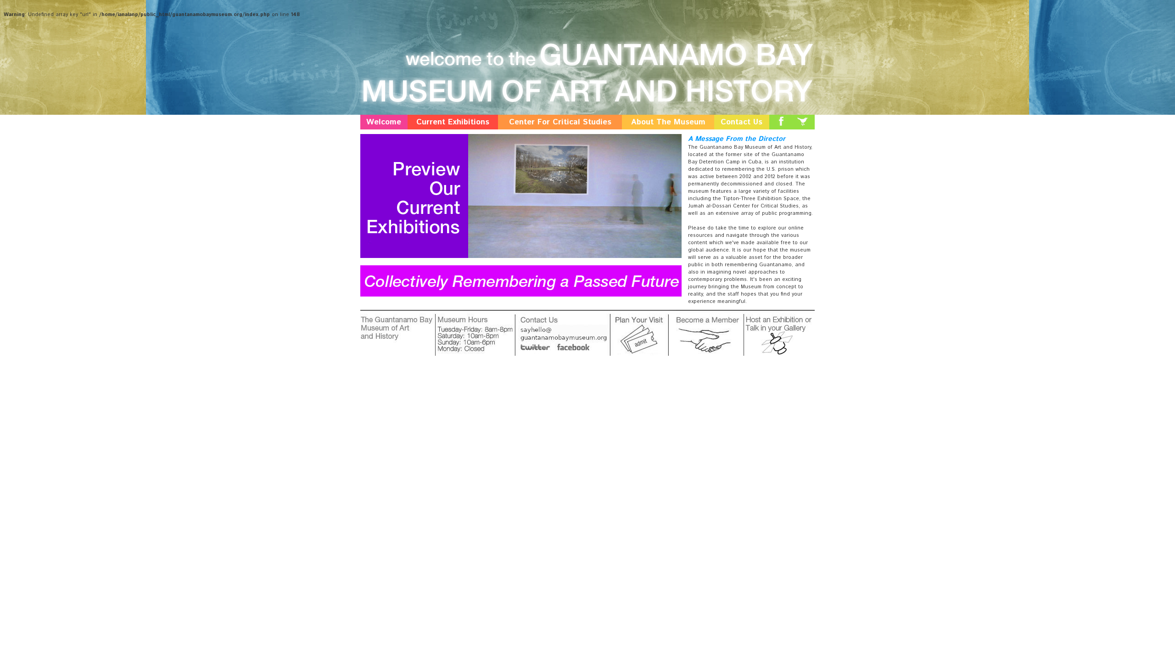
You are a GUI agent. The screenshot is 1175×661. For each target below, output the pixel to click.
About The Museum (668, 122)
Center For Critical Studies (560, 122)
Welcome (383, 122)
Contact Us (741, 122)
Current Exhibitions (452, 122)
